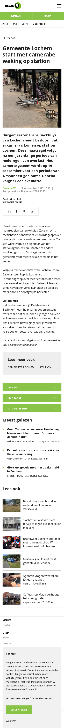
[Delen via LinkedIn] (9, 211)
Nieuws (16, 16)
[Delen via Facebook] (16, 211)
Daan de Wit (10, 188)
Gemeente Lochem (21, 367)
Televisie (7, 642)
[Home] (16, 6)
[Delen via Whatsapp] (32, 211)
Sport (25, 23)
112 (15, 23)
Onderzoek (39, 23)
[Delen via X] (24, 211)
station (45, 367)
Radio (6, 637)
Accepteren (19, 709)
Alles (5, 23)
